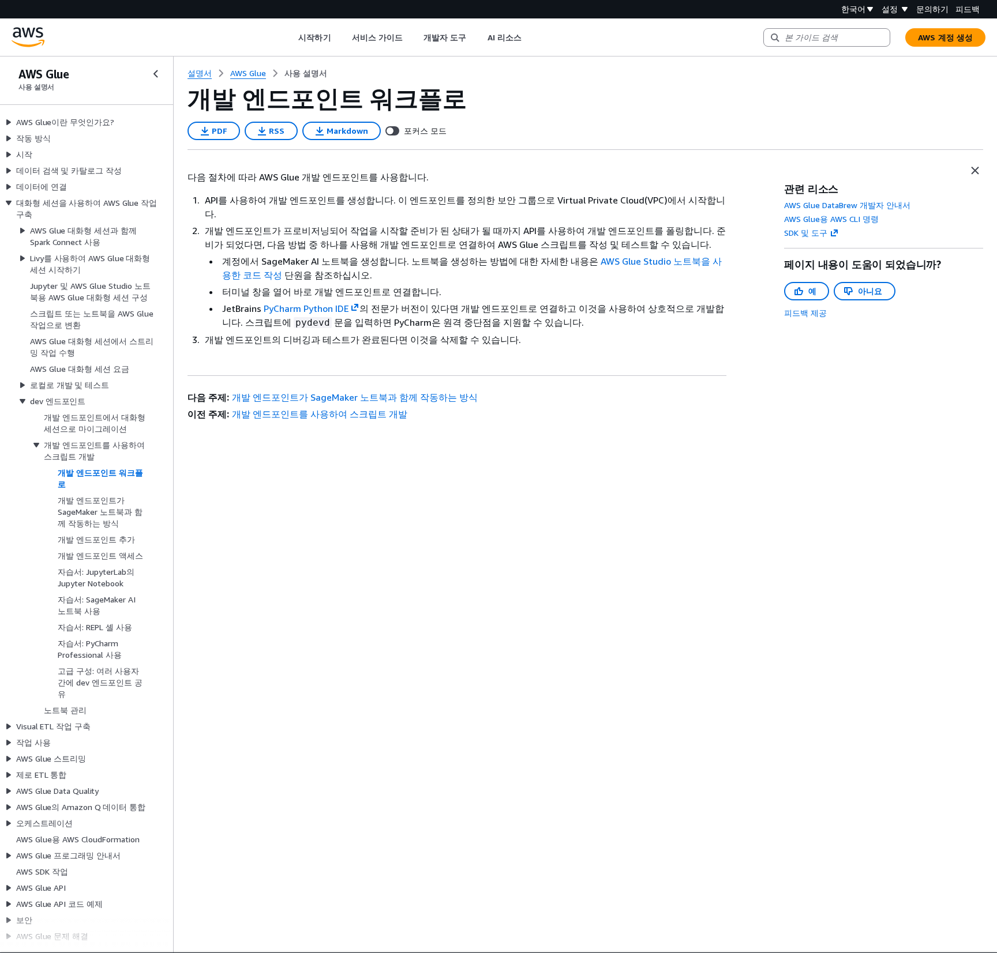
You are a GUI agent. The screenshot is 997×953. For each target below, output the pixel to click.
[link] (305, 73)
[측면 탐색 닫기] (156, 74)
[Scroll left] (290, 37)
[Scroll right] (530, 37)
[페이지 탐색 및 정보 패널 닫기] (975, 170)
